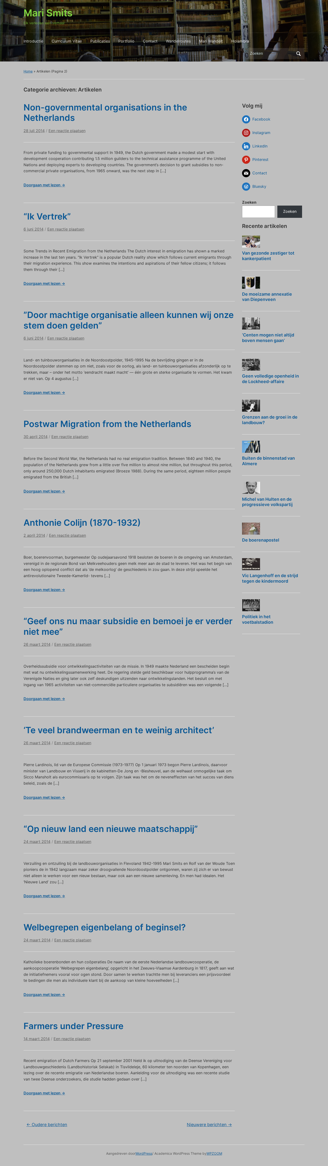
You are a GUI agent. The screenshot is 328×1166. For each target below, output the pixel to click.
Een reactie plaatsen (67, 130)
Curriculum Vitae (67, 41)
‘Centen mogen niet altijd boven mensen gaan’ (268, 337)
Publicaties (100, 41)
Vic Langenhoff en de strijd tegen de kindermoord (270, 578)
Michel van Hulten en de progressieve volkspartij (267, 502)
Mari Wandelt (211, 41)
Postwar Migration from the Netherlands (107, 424)
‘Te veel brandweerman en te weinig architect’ (119, 730)
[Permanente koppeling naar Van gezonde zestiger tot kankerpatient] (251, 241)
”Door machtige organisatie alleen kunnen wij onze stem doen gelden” (129, 320)
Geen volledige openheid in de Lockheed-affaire (270, 378)
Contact (150, 41)
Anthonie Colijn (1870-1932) (82, 522)
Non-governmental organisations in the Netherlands (105, 112)
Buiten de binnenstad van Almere (268, 461)
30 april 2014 (36, 436)
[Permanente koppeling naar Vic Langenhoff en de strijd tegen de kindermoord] (251, 564)
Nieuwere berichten (209, 1124)
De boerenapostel (260, 540)
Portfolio (126, 41)
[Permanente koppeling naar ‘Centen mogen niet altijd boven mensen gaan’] (251, 323)
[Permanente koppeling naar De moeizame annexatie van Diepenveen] (251, 282)
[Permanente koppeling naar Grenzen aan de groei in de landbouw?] (251, 405)
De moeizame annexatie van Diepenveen (267, 297)
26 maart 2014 (37, 644)
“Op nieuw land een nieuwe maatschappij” (111, 829)
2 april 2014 (34, 535)
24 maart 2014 (37, 841)
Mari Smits (48, 13)
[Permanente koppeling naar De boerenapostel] (251, 528)
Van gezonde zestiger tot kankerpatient (268, 255)
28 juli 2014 (34, 130)
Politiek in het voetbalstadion (257, 619)
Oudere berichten (46, 1124)
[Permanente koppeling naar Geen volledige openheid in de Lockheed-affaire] (251, 364)
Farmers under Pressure (73, 1026)
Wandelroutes (178, 41)
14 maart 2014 (37, 1038)
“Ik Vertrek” (47, 216)
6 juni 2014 (33, 229)
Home (28, 71)
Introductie (33, 41)
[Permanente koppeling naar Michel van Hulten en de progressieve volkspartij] (251, 487)
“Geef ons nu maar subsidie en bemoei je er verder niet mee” (128, 626)
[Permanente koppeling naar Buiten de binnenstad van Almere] (251, 446)
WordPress (143, 1153)
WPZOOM (214, 1153)
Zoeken (298, 53)
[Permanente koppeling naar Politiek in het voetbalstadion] (251, 605)
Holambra (240, 41)
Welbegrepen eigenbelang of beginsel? (105, 927)
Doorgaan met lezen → (44, 185)
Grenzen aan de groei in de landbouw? (270, 420)
